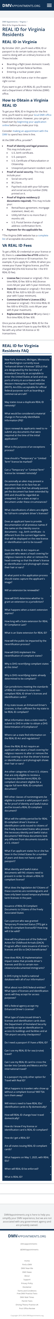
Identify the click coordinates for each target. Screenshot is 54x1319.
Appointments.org (21, 6)
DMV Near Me (27, 1268)
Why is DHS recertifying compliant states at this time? (27, 665)
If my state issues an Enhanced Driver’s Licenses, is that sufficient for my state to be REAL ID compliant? (27, 708)
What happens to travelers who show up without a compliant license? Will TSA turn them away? (27, 1092)
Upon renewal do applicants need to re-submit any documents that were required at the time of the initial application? (26, 433)
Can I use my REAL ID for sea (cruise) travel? (24, 1052)
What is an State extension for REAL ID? (26, 632)
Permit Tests (27, 1301)
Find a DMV (27, 1264)
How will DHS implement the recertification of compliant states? (23, 654)
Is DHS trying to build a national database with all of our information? (25, 977)
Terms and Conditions (27, 1290)
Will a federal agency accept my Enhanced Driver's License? (21, 1007)
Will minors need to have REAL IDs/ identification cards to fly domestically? (26, 1105)
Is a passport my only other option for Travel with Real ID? (25, 1078)
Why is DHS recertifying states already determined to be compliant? (25, 677)
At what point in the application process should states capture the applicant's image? (26, 579)
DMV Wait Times (27, 1297)
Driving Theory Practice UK (27, 1304)
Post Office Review (27, 1308)
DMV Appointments (10, 22)
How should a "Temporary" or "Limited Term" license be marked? (25, 460)
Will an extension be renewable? (22, 590)
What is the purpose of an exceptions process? (25, 448)
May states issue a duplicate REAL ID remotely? (24, 403)
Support (27, 1279)
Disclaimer (27, 1287)
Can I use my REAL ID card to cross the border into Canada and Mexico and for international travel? (26, 1065)
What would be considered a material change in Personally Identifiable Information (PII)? (25, 417)
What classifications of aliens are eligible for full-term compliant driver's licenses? (26, 511)
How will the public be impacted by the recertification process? (25, 642)
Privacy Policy (27, 1283)
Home (27, 1260)
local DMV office (42, 115)
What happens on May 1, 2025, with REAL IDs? (27, 1159)
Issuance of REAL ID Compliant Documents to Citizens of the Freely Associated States (24, 909)
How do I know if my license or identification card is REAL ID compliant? (26, 1128)
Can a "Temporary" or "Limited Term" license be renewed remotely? (24, 471)
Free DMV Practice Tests (27, 1293)
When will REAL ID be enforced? (21, 1168)
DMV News (27, 1272)
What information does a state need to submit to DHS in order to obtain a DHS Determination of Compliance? (26, 723)
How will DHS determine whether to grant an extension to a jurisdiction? (24, 600)
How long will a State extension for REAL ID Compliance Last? (26, 623)
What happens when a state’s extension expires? (26, 611)
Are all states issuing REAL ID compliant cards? (26, 1147)
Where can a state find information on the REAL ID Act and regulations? (25, 736)
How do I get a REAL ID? (17, 1137)
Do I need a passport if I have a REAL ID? (26, 1042)
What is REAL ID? (13, 1176)
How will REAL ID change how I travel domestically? (24, 1116)
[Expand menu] (49, 5)
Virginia (23, 22)
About (27, 1276)
